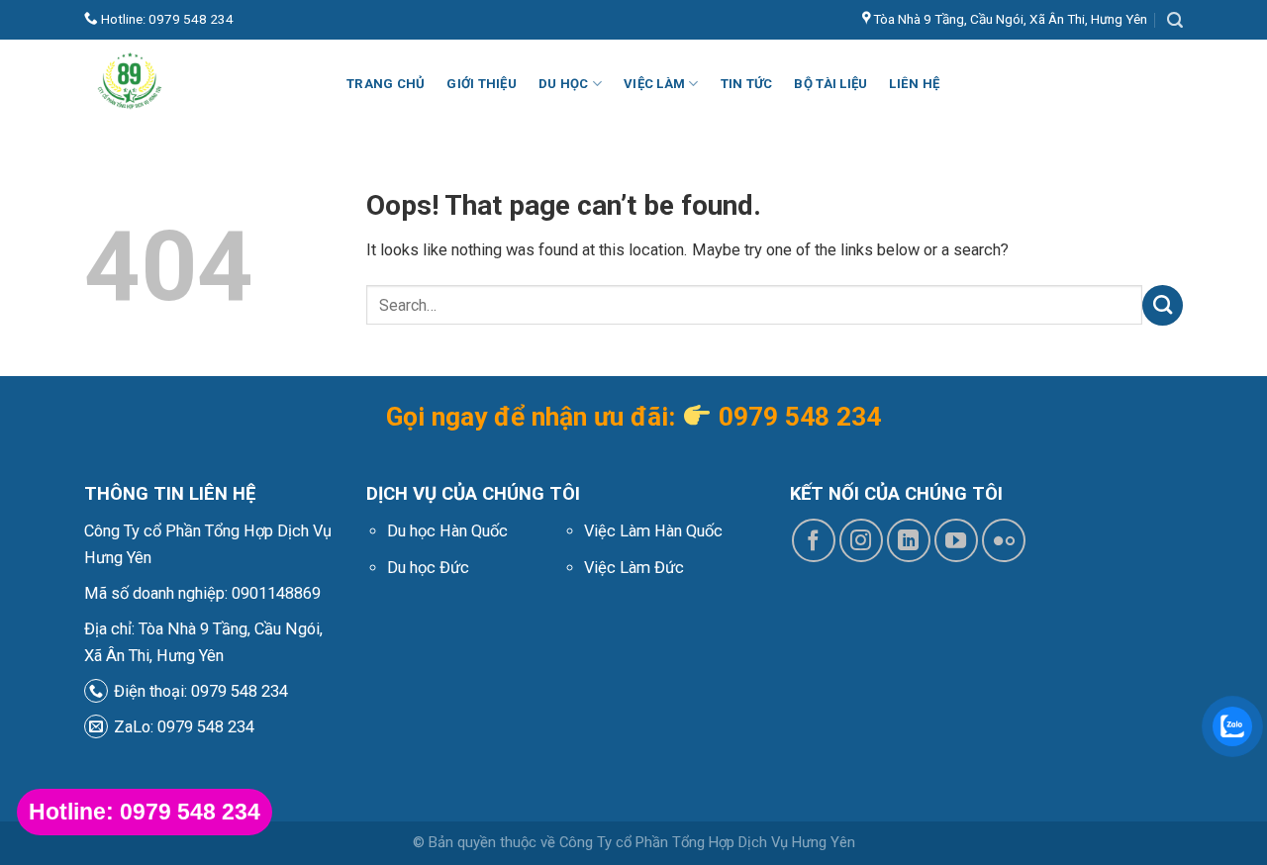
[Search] (1175, 20)
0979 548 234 (800, 417)
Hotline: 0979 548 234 (166, 19)
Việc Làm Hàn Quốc (653, 531)
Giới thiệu (481, 83)
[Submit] (1162, 305)
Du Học (563, 83)
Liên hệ (914, 83)
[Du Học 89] (200, 84)
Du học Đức (428, 567)
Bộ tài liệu (830, 83)
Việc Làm (654, 83)
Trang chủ (385, 83)
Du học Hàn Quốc (447, 531)
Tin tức (747, 83)
